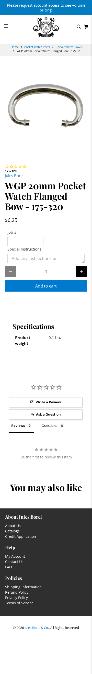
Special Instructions (24, 249)
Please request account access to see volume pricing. (46, 8)
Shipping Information (23, 586)
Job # (12, 232)
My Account (15, 556)
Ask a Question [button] (48, 414)
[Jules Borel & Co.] (46, 27)
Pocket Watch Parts (37, 46)
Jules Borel (14, 175)
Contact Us (14, 561)
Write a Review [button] (48, 402)
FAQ (8, 567)
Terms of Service (19, 603)
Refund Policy (16, 592)
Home (15, 46)
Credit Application (20, 536)
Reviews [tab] (18, 425)
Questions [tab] (49, 425)
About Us (13, 525)
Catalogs (12, 531)
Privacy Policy (16, 597)
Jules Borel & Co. (37, 628)
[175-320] (46, 107)
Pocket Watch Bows (69, 46)
